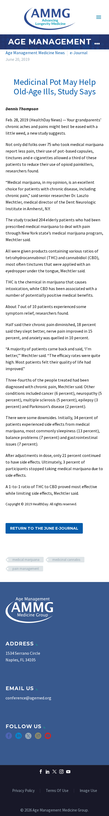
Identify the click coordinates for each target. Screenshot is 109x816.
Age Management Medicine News (35, 52)
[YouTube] (68, 771)
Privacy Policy (23, 791)
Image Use (88, 791)
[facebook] (9, 737)
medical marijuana (25, 559)
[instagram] (38, 737)
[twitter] (28, 737)
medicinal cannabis (66, 559)
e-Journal (79, 52)
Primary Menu (98, 17)
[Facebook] (41, 771)
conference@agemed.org (28, 697)
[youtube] (48, 737)
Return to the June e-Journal (44, 528)
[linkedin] (18, 737)
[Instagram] (61, 771)
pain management (25, 568)
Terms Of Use (57, 791)
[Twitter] (54, 771)
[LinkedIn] (48, 771)
